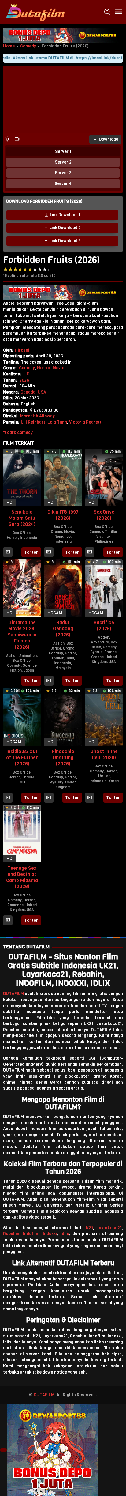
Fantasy (56, 653)
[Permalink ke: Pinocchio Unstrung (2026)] (63, 717)
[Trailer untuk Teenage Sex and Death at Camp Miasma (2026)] (8, 920)
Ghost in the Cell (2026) (104, 754)
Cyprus (96, 652)
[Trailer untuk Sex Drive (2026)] (89, 552)
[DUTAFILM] (35, 12)
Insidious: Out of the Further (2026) (22, 757)
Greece (97, 656)
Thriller (111, 531)
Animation (28, 655)
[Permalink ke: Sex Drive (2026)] (104, 477)
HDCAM (54, 613)
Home (9, 46)
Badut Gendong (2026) (63, 628)
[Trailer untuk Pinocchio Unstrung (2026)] (49, 798)
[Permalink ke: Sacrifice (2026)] (104, 588)
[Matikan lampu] (7, 139)
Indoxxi (50, 1234)
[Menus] (118, 12)
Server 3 (63, 173)
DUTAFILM (13, 994)
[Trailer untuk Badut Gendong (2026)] (49, 681)
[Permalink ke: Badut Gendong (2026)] (63, 588)
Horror (43, 368)
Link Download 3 (65, 240)
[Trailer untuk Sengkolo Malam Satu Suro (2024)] (8, 552)
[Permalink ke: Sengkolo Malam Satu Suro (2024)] (22, 477)
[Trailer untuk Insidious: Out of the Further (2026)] (8, 798)
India (69, 658)
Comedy (28, 46)
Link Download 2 (65, 227)
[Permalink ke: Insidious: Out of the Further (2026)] (22, 717)
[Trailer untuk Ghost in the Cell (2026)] (89, 798)
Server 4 (63, 184)
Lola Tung (57, 422)
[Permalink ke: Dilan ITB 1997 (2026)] (63, 477)
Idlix (65, 1234)
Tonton (31, 552)
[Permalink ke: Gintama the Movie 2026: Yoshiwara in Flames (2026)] (22, 588)
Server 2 (63, 162)
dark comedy (20, 432)
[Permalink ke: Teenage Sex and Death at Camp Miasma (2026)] (22, 833)
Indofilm (31, 1234)
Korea (113, 780)
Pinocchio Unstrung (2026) (63, 757)
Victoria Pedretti (86, 422)
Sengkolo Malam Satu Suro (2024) (22, 518)
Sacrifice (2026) (104, 625)
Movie (58, 368)
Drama (56, 531)
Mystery (56, 782)
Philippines (103, 541)
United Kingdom (104, 659)
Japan (29, 670)
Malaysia (63, 667)
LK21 (88, 1228)
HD (26, 374)
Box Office (22, 532)
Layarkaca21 (109, 1228)
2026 (24, 380)
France (110, 652)
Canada (27, 392)
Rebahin (11, 1234)
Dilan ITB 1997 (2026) (63, 515)
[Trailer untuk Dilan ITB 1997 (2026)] (49, 552)
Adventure (100, 642)
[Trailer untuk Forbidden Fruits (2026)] (17, 139)
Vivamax (103, 536)
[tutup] (3, 1450)
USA (42, 392)
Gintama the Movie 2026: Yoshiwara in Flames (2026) (22, 634)
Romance (62, 536)
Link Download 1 (65, 214)
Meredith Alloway (37, 416)
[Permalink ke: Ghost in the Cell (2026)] (104, 717)
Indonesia (28, 537)
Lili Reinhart (33, 422)
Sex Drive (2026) (104, 515)
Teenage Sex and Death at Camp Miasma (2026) (22, 877)
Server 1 (63, 151)
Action (11, 655)
